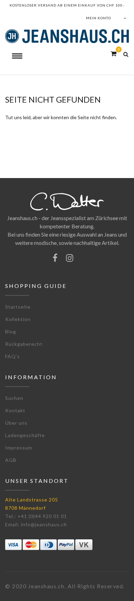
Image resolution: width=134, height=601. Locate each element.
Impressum (18, 447)
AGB (10, 460)
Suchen (14, 398)
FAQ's (12, 356)
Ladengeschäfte (25, 435)
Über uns (16, 423)
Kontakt (15, 410)
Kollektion (18, 319)
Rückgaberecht (24, 344)
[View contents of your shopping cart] (113, 53)
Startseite (18, 307)
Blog (10, 331)
